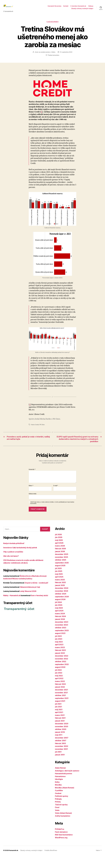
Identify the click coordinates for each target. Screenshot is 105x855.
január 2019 (60, 732)
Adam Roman (60, 768)
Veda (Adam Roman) (63, 813)
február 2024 (60, 616)
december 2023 (61, 622)
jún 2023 (58, 639)
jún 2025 (58, 571)
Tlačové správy (52, 22)
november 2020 (61, 726)
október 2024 (60, 594)
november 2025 (61, 557)
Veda (57, 810)
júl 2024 (58, 602)
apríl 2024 (59, 611)
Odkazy (90, 6)
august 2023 (60, 633)
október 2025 (60, 560)
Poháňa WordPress (50, 850)
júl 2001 (58, 752)
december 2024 (61, 588)
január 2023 (60, 653)
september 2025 (62, 563)
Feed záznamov (61, 832)
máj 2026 (59, 540)
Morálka (58, 785)
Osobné (58, 793)
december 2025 (61, 554)
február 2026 (60, 549)
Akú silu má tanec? (11, 556)
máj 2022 (59, 676)
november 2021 (61, 693)
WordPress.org (61, 838)
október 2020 (60, 729)
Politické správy (61, 796)
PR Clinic (42, 424)
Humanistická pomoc (63, 774)
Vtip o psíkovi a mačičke (13, 552)
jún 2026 (58, 537)
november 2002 (61, 746)
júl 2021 (58, 704)
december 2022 (61, 656)
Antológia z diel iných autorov (67, 771)
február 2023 (60, 650)
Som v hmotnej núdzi (39, 595)
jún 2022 (58, 673)
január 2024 (60, 619)
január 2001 (60, 755)
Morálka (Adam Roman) (64, 788)
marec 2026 (60, 546)
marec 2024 (60, 614)
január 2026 (60, 551)
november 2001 (61, 749)
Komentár (32, 469)
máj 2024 (59, 608)
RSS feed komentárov (64, 835)
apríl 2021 (59, 712)
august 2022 (60, 667)
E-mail (55, 485)
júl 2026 (58, 535)
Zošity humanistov (62, 816)
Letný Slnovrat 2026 (28, 591)
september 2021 (61, 698)
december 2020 (61, 724)
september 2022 (62, 664)
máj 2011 (58, 735)
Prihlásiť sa (59, 829)
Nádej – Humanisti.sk (12, 595)
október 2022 (60, 661)
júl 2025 (58, 568)
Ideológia (59, 779)
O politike (59, 790)
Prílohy (58, 802)
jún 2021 (58, 707)
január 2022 (60, 687)
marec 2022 (60, 681)
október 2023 (60, 628)
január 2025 (60, 585)
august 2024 (60, 599)
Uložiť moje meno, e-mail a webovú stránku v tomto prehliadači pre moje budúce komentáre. (52, 502)
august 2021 (60, 701)
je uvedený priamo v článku (47, 52)
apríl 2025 (59, 577)
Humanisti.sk (13, 850)
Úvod (57, 807)
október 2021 (60, 695)
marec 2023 (60, 647)
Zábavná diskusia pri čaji (30, 587)
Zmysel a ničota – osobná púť (36, 583)
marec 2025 (60, 580)
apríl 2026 (59, 543)
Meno (31, 485)
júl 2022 (58, 670)
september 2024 (62, 597)
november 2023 (61, 625)
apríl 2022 (59, 678)
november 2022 (61, 659)
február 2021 (60, 718)
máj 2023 (59, 642)
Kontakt (65, 6)
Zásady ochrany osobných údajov (82, 8)
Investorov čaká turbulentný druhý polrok (20, 548)
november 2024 (61, 591)
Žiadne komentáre (53, 55)
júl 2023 (58, 636)
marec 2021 (60, 715)
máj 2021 (59, 710)
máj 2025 (59, 574)
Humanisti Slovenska (54, 6)
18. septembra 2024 (66, 52)
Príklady (58, 799)
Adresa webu (32, 493)
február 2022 (60, 684)
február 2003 (60, 743)
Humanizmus (60, 776)
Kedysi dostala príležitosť (13, 543)
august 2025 (60, 566)
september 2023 (62, 630)
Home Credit (35, 424)
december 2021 (61, 690)
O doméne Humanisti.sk (78, 6)
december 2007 (61, 738)
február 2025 (60, 582)
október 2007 (60, 741)
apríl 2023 (59, 645)
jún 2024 (58, 605)
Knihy (57, 782)
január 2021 (60, 721)
